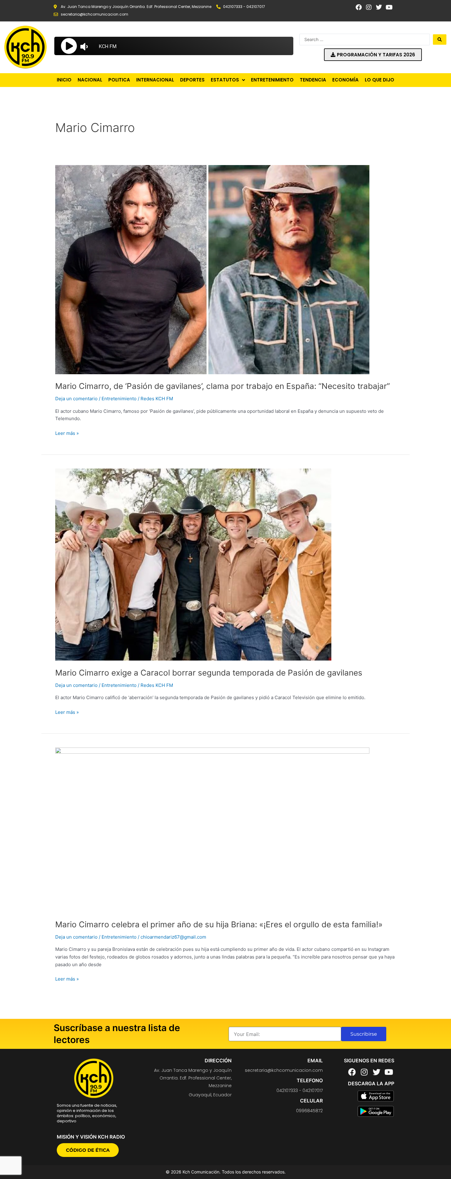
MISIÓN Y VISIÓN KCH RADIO (91, 1137)
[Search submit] (439, 39)
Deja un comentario (76, 398)
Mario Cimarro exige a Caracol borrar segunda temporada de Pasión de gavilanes (208, 672)
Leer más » (67, 433)
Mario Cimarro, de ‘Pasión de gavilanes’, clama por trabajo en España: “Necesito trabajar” (222, 386)
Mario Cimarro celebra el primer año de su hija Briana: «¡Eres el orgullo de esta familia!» (219, 924)
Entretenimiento (119, 398)
